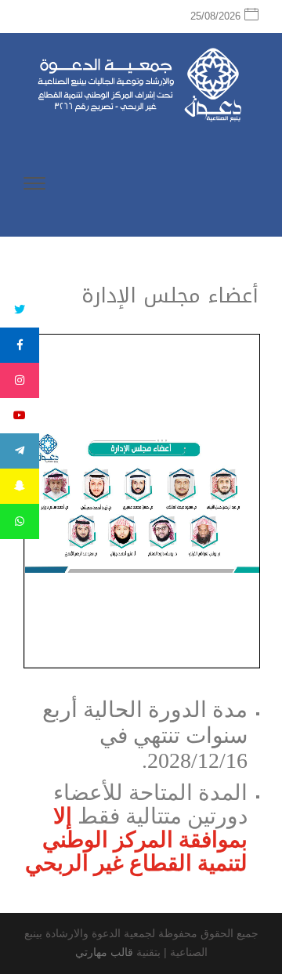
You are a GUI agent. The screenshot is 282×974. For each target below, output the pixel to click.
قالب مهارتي (104, 952)
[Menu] (34, 185)
